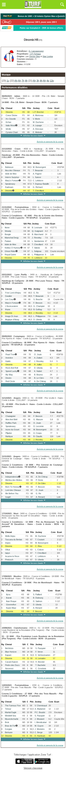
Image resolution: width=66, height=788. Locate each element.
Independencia (11, 477)
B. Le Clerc (39, 378)
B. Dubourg (38, 598)
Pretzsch (9, 559)
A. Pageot (37, 174)
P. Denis (39, 480)
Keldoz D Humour (13, 248)
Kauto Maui (11, 608)
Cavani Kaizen (11, 662)
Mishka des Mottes (13, 480)
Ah (15, 80)
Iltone (7, 227)
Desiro (8, 378)
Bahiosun (9, 167)
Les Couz (9, 299)
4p (48, 80)
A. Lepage (37, 125)
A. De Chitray (40, 381)
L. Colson (39, 550)
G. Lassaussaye (36, 51)
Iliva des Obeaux (12, 170)
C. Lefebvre (38, 180)
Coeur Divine (11, 115)
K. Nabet (38, 371)
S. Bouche (38, 299)
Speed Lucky (11, 371)
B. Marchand (37, 234)
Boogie (8, 234)
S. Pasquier (40, 648)
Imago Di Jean (11, 316)
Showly (8, 231)
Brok (7, 722)
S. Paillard (37, 594)
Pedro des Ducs (12, 665)
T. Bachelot (40, 665)
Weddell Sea (10, 716)
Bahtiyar (9, 436)
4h (26, 80)
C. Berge (39, 732)
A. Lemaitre (40, 658)
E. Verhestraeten (42, 655)
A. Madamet (40, 709)
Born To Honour (12, 487)
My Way (9, 375)
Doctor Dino (34, 56)
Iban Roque (11, 601)
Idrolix (8, 129)
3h (37, 80)
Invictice (9, 358)
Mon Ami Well (11, 419)
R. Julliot (38, 364)
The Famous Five (13, 705)
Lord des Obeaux (13, 490)
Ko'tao (8, 122)
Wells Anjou (10, 536)
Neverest (9, 668)
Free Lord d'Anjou (13, 293)
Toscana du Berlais (13, 539)
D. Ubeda (37, 319)
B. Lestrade (37, 227)
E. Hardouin (40, 736)
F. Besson (37, 303)
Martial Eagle (10, 712)
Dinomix (9, 112)
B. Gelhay (37, 309)
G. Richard (38, 187)
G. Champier (39, 306)
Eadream (9, 187)
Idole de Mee (10, 174)
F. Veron (39, 652)
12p (52, 80)
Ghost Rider (10, 251)
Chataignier (11, 416)
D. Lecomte (38, 426)
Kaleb (8, 361)
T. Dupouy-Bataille (41, 184)
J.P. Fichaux (35, 54)
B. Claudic (37, 436)
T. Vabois (36, 248)
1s (8, 80)
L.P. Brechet (38, 112)
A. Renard (40, 497)
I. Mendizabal (40, 722)
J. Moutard (39, 719)
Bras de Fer (10, 726)
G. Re (36, 293)
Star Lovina (48, 56)
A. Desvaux (38, 129)
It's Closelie (11, 119)
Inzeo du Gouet (12, 429)
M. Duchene (38, 122)
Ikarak (9, 598)
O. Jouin (38, 354)
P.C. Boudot (40, 712)
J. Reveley (36, 238)
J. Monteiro (40, 729)
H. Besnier (40, 662)
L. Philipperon (38, 254)
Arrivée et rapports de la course (50, 141)
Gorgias (8, 729)
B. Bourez (38, 375)
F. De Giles (41, 483)
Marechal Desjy (12, 238)
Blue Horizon (10, 652)
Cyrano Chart (12, 132)
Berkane (8, 732)
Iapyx (7, 553)
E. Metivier (37, 132)
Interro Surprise (12, 177)
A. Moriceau (38, 115)
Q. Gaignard (37, 231)
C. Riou (38, 546)
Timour (8, 709)
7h (23, 80)
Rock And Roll (12, 368)
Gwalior (8, 296)
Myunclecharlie (11, 719)
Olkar (7, 550)
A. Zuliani (38, 358)
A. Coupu (37, 433)
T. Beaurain (38, 170)
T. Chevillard (38, 191)
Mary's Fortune (12, 180)
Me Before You (11, 493)
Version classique (33, 768)
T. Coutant (39, 539)
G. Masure (38, 419)
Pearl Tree (10, 354)
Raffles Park (11, 423)
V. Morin (36, 119)
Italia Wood (10, 125)
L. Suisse (37, 177)
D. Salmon (37, 601)
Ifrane (7, 309)
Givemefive (11, 604)
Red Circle (10, 381)
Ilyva (8, 594)
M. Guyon (39, 726)
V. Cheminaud (41, 705)
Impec (8, 543)
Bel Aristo (9, 648)
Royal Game (10, 254)
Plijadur (9, 433)
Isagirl (8, 497)
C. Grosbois (40, 668)
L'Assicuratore (11, 306)
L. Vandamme (38, 241)
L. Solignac (37, 251)
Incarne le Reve (12, 556)
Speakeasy (10, 184)
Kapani (8, 655)
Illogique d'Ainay (12, 319)
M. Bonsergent (39, 167)
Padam (8, 241)
